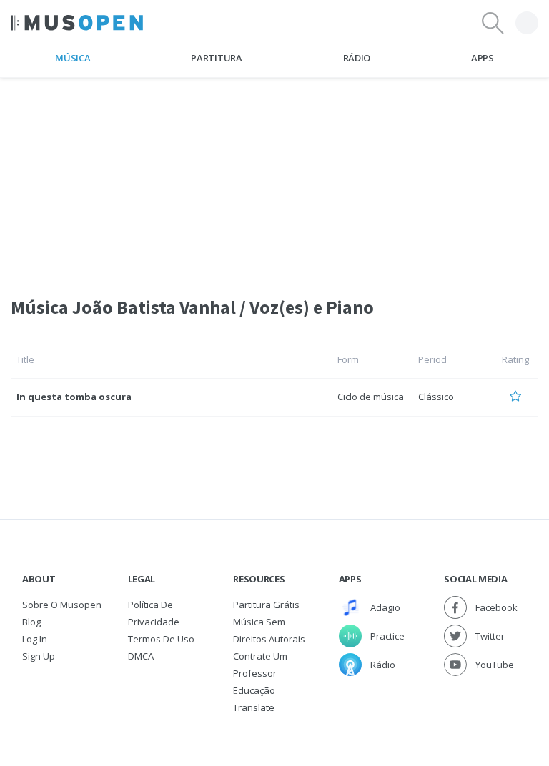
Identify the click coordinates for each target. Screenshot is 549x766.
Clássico (436, 396)
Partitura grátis (266, 604)
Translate (253, 707)
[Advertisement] (274, 178)
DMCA (141, 656)
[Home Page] (77, 23)
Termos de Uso (161, 638)
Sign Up (38, 656)
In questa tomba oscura (74, 396)
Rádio (356, 57)
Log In (34, 638)
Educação (254, 690)
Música (72, 57)
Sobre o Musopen (62, 604)
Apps (482, 57)
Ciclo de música (370, 396)
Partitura (216, 57)
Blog (31, 621)
